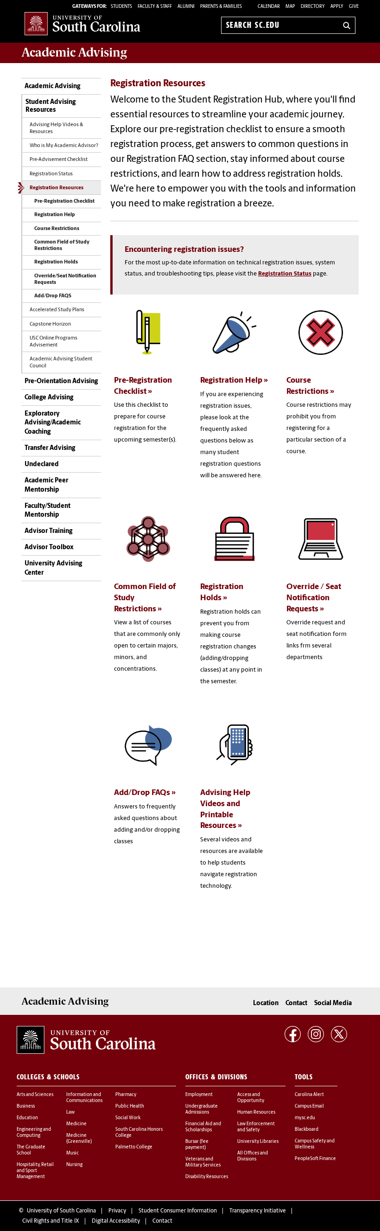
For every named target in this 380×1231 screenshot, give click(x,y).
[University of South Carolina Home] (82, 23)
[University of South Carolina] (86, 1040)
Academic (74, 52)
